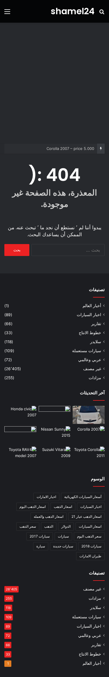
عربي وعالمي (89, 359)
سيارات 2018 (91, 546)
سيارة (40, 546)
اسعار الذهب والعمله (48, 516)
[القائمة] (7, 13)
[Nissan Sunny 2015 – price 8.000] (55, 435)
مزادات (95, 377)
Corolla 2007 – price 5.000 (70, 148)
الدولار (66, 526)
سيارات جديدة (63, 546)
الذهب (48, 526)
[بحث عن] (102, 13)
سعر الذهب (27, 526)
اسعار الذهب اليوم (32, 506)
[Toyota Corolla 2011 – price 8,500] (89, 456)
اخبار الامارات (46, 497)
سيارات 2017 (40, 536)
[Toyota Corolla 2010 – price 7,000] (20, 435)
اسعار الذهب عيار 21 (86, 516)
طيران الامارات (90, 556)
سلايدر (95, 341)
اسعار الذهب (63, 506)
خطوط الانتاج (90, 332)
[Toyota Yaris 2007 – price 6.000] (55, 415)
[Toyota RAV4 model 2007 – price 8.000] (20, 456)
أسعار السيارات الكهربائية (82, 497)
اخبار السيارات (89, 314)
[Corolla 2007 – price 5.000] (89, 435)
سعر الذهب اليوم (89, 536)
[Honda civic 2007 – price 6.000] (20, 415)
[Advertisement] (54, 82)
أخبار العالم (92, 305)
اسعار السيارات (90, 526)
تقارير (96, 323)
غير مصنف (92, 368)
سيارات (63, 536)
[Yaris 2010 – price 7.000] (89, 415)
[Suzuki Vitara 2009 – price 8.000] (55, 456)
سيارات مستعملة (86, 350)
